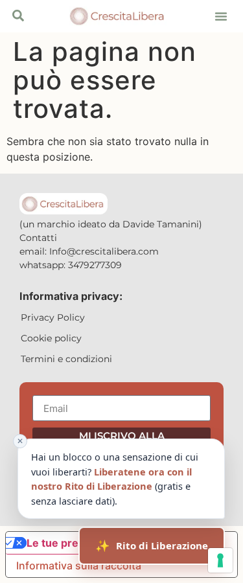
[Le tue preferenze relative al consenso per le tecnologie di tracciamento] (220, 560)
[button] (221, 16)
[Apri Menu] (18, 15)
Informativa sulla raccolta (78, 565)
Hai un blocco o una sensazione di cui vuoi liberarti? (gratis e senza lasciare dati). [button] (107, 473)
